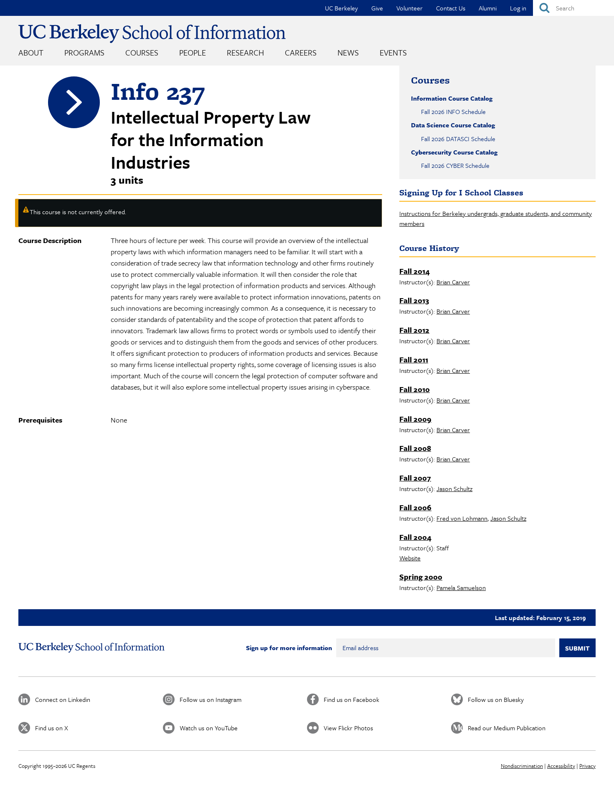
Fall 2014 (414, 271)
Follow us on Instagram (210, 699)
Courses (141, 52)
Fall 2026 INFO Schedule (453, 111)
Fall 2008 (415, 448)
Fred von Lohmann (461, 518)
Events (393, 52)
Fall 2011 (413, 359)
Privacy (587, 766)
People (192, 52)
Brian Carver (453, 281)
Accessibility (561, 766)
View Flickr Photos (348, 727)
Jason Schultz (454, 488)
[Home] (152, 33)
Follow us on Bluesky (496, 699)
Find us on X (51, 727)
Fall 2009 (415, 418)
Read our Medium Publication (506, 727)
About (30, 52)
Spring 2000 (420, 576)
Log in (518, 8)
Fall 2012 (414, 329)
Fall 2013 (414, 300)
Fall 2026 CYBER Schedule (455, 165)
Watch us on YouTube (209, 727)
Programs (84, 52)
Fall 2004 (415, 537)
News (348, 52)
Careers (301, 52)
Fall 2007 (415, 477)
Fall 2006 (415, 507)
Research (245, 52)
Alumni (488, 8)
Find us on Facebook (351, 699)
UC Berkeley (341, 8)
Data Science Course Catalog (453, 124)
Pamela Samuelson (461, 587)
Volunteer (409, 8)
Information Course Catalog (451, 98)
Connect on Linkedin (62, 699)
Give (377, 8)
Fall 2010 (414, 389)
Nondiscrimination (522, 766)
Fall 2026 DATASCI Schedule (458, 138)
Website (410, 557)
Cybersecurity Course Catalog (454, 152)
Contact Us (450, 8)
